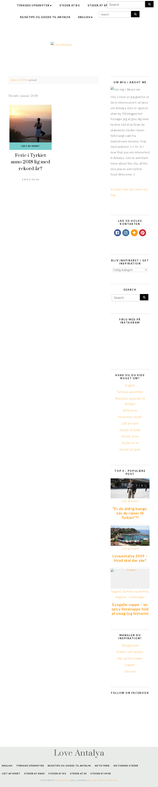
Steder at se (130, 443)
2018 (23, 79)
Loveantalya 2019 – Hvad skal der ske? (130, 558)
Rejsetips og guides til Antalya (45, 17)
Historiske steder (130, 417)
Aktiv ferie (130, 410)
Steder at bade (130, 430)
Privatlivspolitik (108, 780)
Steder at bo (70, 5)
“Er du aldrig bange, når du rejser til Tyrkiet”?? (130, 513)
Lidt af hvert (30, 146)
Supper (116, 591)
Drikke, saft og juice (130, 651)
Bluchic (92, 780)
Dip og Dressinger (130, 658)
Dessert (130, 671)
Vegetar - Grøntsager (130, 597)
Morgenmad (130, 645)
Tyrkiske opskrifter (33, 5)
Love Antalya (79, 752)
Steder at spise (100, 5)
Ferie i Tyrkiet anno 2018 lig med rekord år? (30, 161)
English (84, 17)
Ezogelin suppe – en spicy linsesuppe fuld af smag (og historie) (130, 609)
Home (14, 79)
